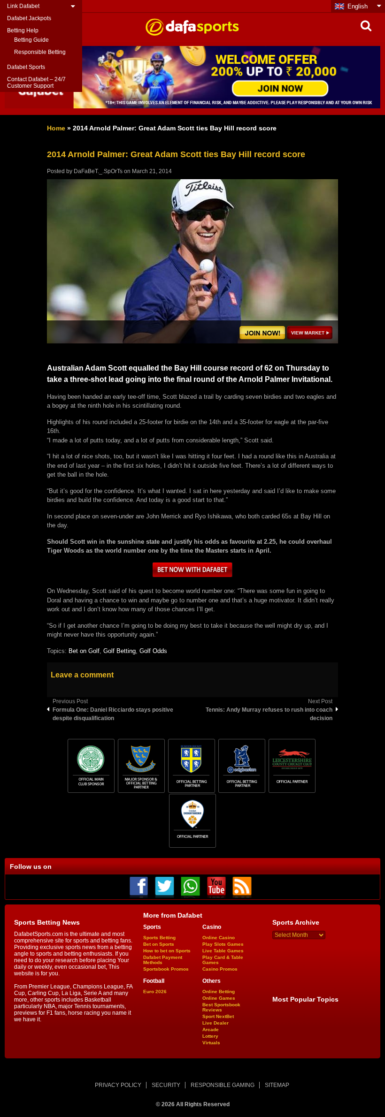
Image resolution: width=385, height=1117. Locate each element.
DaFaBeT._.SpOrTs (98, 171)
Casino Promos (220, 969)
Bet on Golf (84, 650)
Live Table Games (223, 950)
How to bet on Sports (167, 950)
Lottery (210, 1036)
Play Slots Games (223, 944)
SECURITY (166, 1085)
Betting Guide (31, 40)
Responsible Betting (40, 52)
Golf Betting (119, 650)
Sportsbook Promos (166, 969)
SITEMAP (277, 1085)
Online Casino (218, 937)
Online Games (218, 998)
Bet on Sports (158, 944)
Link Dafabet (23, 6)
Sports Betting (159, 937)
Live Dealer (215, 1023)
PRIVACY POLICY (118, 1085)
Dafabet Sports (26, 67)
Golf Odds (153, 650)
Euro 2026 (155, 991)
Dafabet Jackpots (29, 18)
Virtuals (211, 1042)
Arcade (210, 1029)
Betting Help (22, 30)
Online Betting (218, 991)
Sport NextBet (218, 1016)
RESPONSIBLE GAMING (222, 1085)
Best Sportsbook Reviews (221, 1007)
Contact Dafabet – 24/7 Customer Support (36, 82)
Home (56, 128)
